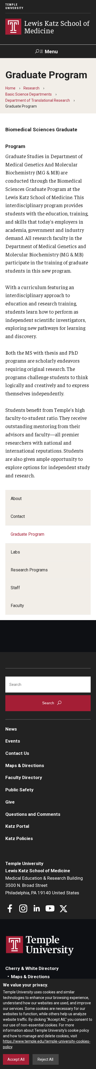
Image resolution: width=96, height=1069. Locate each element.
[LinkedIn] (36, 909)
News (11, 729)
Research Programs (29, 569)
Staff (15, 587)
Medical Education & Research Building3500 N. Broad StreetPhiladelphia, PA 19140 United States (44, 885)
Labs (15, 552)
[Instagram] (23, 909)
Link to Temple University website (40, 945)
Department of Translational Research (37, 100)
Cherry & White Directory (32, 968)
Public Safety (19, 789)
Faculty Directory (23, 777)
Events (12, 741)
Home (10, 88)
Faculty (17, 605)
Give (10, 802)
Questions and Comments (32, 814)
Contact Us (17, 753)
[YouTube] (50, 909)
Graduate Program (27, 534)
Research (31, 88)
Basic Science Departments (28, 94)
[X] (63, 909)
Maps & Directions (24, 765)
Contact (18, 516)
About (16, 498)
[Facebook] (10, 909)
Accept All (16, 1059)
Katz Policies (19, 838)
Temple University (14, 6)
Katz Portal (17, 826)
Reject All (45, 1059)
